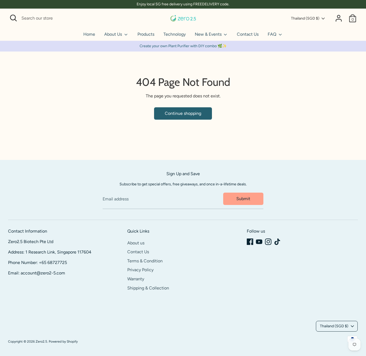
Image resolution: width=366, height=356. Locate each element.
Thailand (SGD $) (305, 18)
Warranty (135, 278)
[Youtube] (259, 241)
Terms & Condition (145, 260)
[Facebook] (250, 241)
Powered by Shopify (63, 341)
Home (89, 34)
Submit (243, 198)
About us (135, 242)
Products (145, 34)
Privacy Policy (140, 269)
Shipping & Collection (148, 288)
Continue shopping (183, 113)
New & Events (209, 34)
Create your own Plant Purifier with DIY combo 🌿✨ (183, 46)
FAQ (272, 34)
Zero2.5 (41, 341)
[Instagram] (268, 241)
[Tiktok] (277, 241)
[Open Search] (13, 18)
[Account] (338, 18)
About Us (113, 34)
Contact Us (248, 34)
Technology (174, 34)
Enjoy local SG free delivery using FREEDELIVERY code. (183, 4)
